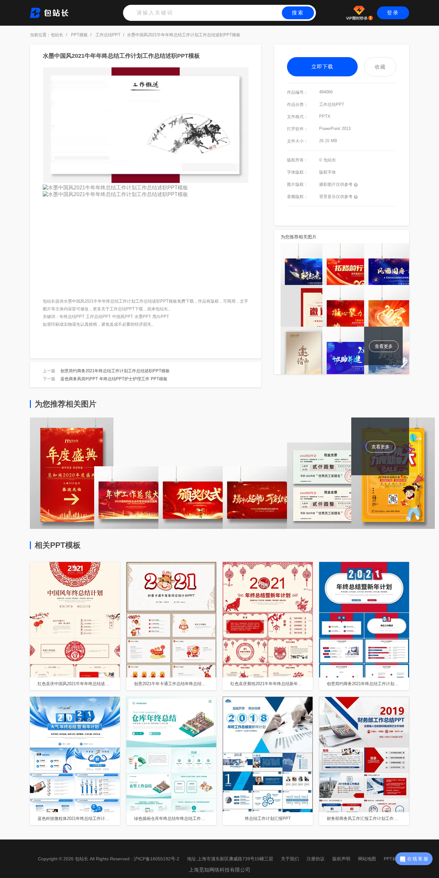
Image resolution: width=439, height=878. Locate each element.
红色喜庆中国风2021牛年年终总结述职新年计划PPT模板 (79, 683)
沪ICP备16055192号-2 (156, 858)
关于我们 (290, 858)
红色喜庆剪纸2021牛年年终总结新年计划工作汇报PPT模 (271, 683)
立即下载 (322, 66)
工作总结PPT (108, 34)
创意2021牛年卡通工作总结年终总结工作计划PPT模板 (175, 683)
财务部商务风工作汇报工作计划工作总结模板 (368, 818)
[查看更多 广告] (393, 527)
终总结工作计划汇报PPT (268, 818)
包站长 (57, 34)
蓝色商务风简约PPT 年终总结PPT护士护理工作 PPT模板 (113, 378)
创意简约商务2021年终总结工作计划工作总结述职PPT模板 (115, 370)
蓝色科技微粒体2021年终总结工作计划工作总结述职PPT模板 (79, 818)
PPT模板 (79, 34)
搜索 (298, 12)
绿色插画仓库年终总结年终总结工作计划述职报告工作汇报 (175, 818)
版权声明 (341, 858)
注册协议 (316, 858)
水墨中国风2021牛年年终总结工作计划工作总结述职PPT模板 (183, 34)
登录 (393, 12)
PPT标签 (392, 858)
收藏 (380, 67)
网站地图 (367, 858)
